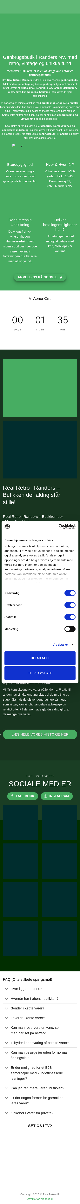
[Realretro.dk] (40, 7)
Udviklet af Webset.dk (40, 1198)
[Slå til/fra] (6, 989)
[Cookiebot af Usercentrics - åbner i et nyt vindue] (59, 526)
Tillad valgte (40, 673)
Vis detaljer (60, 644)
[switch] (70, 605)
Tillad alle (40, 658)
